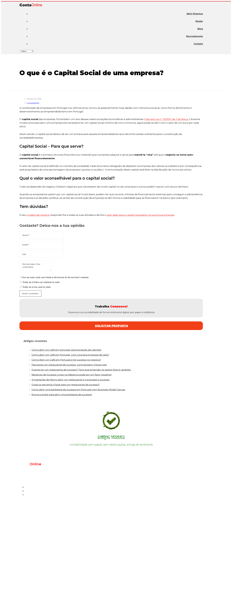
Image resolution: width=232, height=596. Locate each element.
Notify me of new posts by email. (37, 287)
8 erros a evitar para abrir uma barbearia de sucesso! (62, 394)
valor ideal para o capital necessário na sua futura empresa (140, 215)
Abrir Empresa (194, 13)
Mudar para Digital (40, 552)
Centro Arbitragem (118, 591)
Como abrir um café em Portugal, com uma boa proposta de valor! (70, 354)
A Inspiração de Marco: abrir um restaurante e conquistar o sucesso (71, 379)
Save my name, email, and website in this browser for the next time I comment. (55, 277)
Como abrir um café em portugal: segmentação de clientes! (66, 350)
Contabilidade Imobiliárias (45, 510)
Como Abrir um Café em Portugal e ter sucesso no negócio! (66, 359)
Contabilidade (33, 103)
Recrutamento (194, 36)
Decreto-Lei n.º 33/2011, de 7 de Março (166, 119)
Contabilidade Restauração (45, 519)
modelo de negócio (38, 215)
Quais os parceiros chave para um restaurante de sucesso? (66, 384)
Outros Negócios (39, 528)
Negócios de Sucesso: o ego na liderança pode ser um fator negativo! (72, 374)
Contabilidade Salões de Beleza (48, 515)
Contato (198, 44)
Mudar (199, 21)
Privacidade (101, 591)
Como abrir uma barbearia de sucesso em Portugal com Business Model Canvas (78, 389)
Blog (200, 29)
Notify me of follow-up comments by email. (41, 282)
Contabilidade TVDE (41, 524)
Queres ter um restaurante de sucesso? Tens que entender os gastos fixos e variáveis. (81, 369)
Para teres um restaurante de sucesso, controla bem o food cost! (69, 364)
